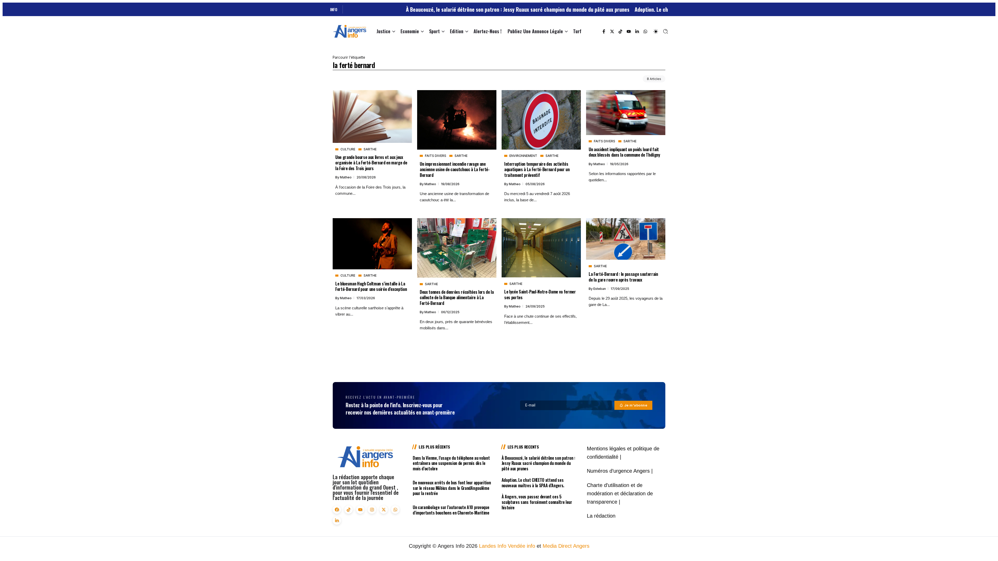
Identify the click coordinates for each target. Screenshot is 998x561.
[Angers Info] (349, 31)
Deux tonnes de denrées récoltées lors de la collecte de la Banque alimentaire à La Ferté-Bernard (457, 297)
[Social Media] (604, 31)
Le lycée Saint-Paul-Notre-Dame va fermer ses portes (540, 294)
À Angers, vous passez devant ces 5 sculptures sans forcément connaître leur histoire (537, 502)
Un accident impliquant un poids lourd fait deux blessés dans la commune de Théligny (624, 152)
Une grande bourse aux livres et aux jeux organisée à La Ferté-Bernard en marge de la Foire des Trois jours (371, 162)
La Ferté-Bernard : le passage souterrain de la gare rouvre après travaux (623, 277)
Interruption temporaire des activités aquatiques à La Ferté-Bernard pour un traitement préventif (537, 169)
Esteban (600, 289)
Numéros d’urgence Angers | (620, 471)
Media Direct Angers (566, 546)
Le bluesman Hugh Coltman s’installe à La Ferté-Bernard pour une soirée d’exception (371, 286)
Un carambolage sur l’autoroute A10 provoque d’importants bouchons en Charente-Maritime (451, 510)
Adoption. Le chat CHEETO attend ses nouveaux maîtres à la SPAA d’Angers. (664, 9)
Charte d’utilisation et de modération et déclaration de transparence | (620, 493)
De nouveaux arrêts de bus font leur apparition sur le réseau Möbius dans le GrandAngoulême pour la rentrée (452, 488)
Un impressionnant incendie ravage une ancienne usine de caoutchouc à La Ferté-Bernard (455, 169)
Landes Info (492, 546)
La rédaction (601, 516)
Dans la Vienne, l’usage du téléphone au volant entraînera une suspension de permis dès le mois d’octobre (451, 463)
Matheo (346, 177)
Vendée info (521, 546)
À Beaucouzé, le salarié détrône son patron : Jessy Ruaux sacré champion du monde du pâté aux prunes (465, 9)
